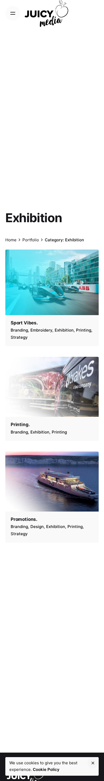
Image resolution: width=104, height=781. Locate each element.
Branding (19, 330)
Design (37, 526)
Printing (83, 330)
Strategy (19, 337)
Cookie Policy (46, 769)
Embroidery (41, 330)
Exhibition (64, 330)
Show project (24, 344)
